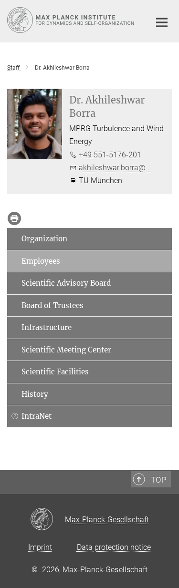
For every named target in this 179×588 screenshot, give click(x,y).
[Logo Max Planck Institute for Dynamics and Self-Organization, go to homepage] (71, 20)
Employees (40, 261)
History (34, 394)
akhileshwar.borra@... (115, 167)
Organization (44, 238)
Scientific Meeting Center (66, 349)
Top (158, 480)
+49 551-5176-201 (110, 154)
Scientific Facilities (55, 371)
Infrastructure (46, 327)
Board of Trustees (52, 305)
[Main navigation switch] (161, 22)
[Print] (14, 218)
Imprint (40, 547)
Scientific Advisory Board (66, 283)
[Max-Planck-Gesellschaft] (47, 519)
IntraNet (36, 416)
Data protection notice (114, 547)
